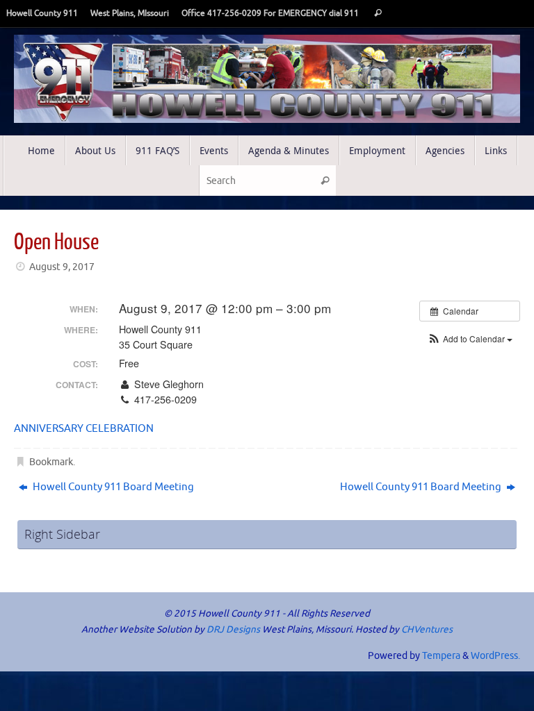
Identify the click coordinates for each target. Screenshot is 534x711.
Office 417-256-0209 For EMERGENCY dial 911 (270, 13)
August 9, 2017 (62, 267)
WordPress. (495, 656)
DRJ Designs (233, 629)
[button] (469, 338)
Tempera (441, 656)
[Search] (378, 13)
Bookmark (51, 462)
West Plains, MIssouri (129, 13)
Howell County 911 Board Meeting (112, 487)
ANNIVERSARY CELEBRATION (84, 428)
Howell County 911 (42, 13)
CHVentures (427, 629)
